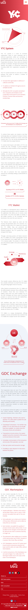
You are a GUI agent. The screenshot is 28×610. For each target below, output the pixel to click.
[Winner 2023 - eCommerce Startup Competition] (12, 601)
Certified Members (14, 596)
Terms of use (21, 595)
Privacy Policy (6, 595)
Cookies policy (13, 595)
